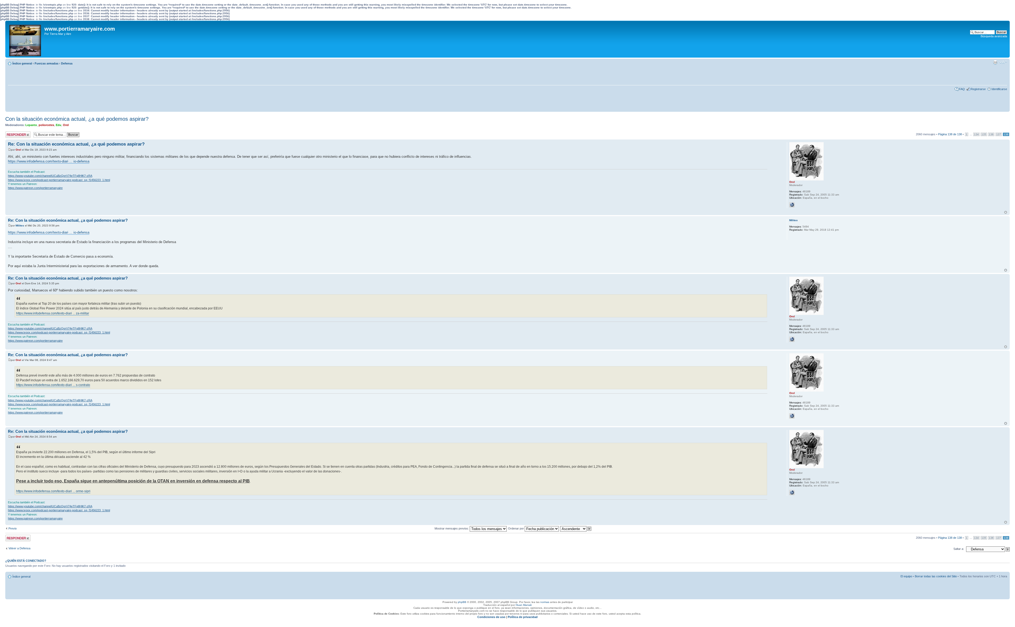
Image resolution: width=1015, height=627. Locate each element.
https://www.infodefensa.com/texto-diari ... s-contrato (53, 385)
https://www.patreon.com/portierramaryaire (35, 187)
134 (976, 134)
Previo (12, 528)
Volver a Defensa (19, 548)
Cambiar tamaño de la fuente (1003, 62)
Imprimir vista (995, 62)
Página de (950, 134)
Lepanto (31, 125)
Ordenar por (516, 528)
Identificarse (999, 89)
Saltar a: (958, 548)
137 (998, 134)
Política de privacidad (523, 617)
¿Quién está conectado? (25, 560)
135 (983, 134)
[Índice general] (25, 39)
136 (991, 134)
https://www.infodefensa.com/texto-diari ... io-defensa (48, 161)
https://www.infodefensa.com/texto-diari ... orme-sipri (53, 491)
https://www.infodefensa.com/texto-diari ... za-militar (52, 313)
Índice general (22, 63)
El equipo (906, 576)
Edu (58, 125)
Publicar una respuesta (13, 134)
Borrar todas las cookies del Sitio (936, 576)
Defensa (66, 63)
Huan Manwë (524, 604)
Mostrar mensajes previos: (452, 528)
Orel (66, 125)
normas (544, 602)
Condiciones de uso (491, 617)
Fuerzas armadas (46, 63)
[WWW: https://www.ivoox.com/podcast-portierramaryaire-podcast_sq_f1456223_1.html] (792, 204)
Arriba (1005, 212)
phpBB (462, 602)
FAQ (962, 89)
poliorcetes (46, 125)
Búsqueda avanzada (994, 36)
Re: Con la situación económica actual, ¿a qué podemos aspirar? (76, 144)
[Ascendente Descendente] (576, 528)
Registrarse (978, 89)
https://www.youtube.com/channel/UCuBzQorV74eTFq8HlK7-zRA (50, 175)
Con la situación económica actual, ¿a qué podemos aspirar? (77, 119)
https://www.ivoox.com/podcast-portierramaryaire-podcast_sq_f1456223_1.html (59, 180)
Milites (20, 225)
